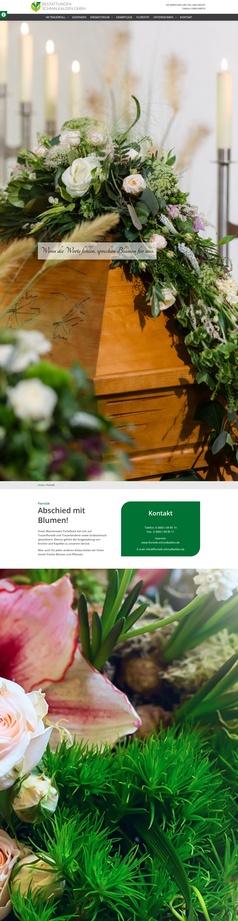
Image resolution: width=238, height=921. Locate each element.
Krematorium (99, 17)
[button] (3, 14)
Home (41, 485)
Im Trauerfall (55, 17)
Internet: (160, 538)
